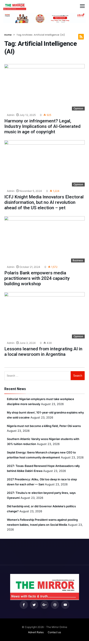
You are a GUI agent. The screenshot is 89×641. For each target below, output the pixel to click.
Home (8, 34)
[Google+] (44, 605)
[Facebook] (24, 605)
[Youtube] (65, 605)
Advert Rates (36, 632)
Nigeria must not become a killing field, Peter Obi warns (44, 426)
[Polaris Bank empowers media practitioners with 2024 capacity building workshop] (44, 239)
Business (78, 260)
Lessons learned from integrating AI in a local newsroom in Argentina (43, 351)
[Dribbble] (55, 605)
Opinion (78, 108)
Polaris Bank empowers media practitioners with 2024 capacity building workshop (37, 278)
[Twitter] (34, 605)
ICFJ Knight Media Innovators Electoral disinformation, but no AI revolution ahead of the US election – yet (44, 202)
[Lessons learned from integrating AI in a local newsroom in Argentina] (44, 315)
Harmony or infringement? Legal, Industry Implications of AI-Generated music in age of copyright (42, 126)
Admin (10, 115)
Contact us (54, 632)
